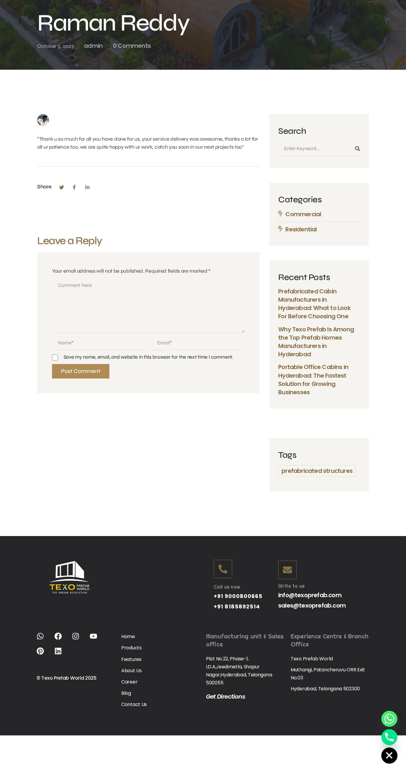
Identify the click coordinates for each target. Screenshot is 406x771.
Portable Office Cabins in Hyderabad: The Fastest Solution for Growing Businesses (313, 379)
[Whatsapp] (44, 639)
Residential (301, 229)
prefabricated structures (317, 471)
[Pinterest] (44, 654)
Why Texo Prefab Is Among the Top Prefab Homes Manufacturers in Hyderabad (316, 342)
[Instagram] (79, 639)
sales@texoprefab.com (312, 605)
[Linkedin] (61, 654)
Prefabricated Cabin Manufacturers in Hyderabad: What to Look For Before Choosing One (314, 304)
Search (357, 148)
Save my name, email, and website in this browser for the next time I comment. (148, 357)
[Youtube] (97, 639)
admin (93, 46)
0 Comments (132, 46)
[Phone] (389, 737)
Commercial (303, 214)
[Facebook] (74, 187)
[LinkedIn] (87, 187)
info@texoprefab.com (310, 595)
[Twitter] (61, 187)
